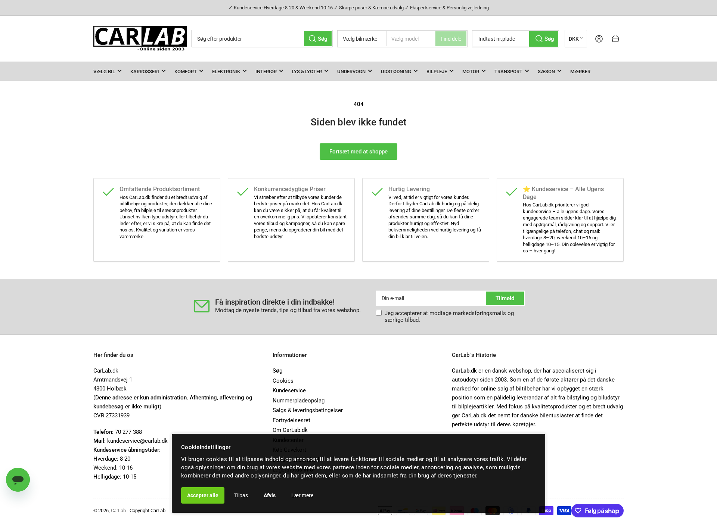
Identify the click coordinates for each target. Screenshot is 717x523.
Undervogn (351, 71)
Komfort (185, 71)
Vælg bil (104, 71)
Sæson (546, 71)
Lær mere (302, 495)
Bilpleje (436, 71)
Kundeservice (289, 390)
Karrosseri (144, 71)
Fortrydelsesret (291, 420)
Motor (470, 71)
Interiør (266, 71)
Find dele (451, 39)
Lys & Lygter (307, 71)
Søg (277, 370)
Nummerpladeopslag (299, 400)
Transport (508, 71)
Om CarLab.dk (290, 430)
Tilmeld (505, 298)
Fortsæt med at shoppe (358, 151)
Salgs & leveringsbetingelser (308, 410)
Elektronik (226, 71)
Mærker (580, 71)
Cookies (283, 380)
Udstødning (396, 71)
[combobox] (262, 38)
